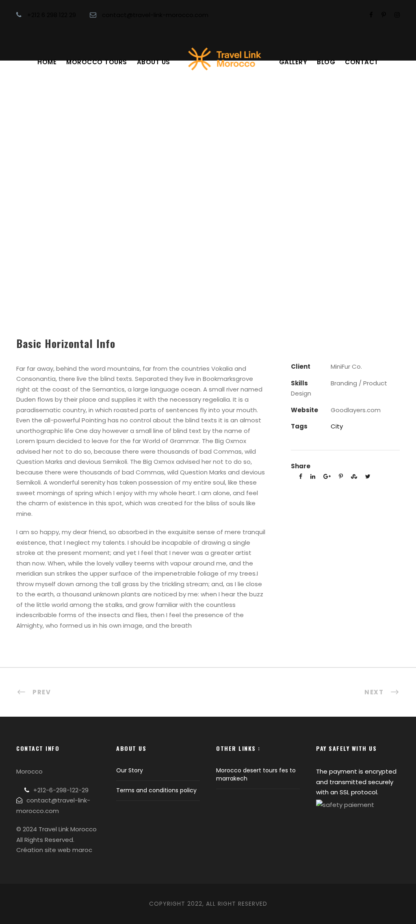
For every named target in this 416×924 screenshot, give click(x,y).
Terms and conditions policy (156, 790)
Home (46, 62)
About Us (153, 62)
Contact (362, 62)
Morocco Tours (96, 62)
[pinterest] (383, 15)
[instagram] (397, 15)
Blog (326, 62)
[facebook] (371, 15)
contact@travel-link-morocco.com (155, 15)
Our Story (129, 770)
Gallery (293, 62)
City (337, 426)
